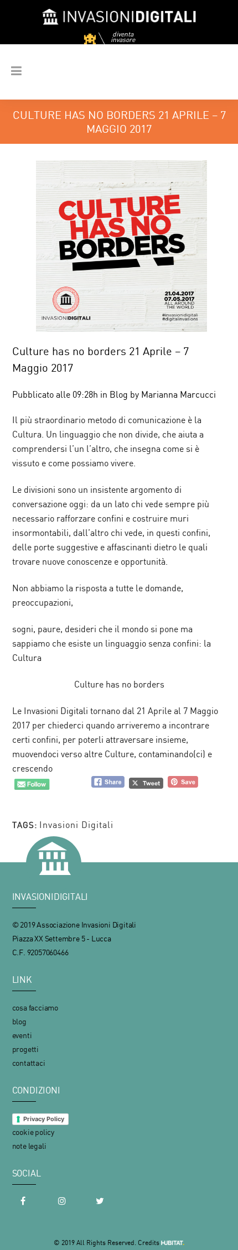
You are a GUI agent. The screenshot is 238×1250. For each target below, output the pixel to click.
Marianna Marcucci (178, 394)
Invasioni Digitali (76, 824)
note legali (29, 1145)
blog (19, 1021)
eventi (22, 1035)
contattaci (28, 1062)
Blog (119, 394)
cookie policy (33, 1132)
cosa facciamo (35, 1007)
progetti (25, 1049)
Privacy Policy (43, 1119)
